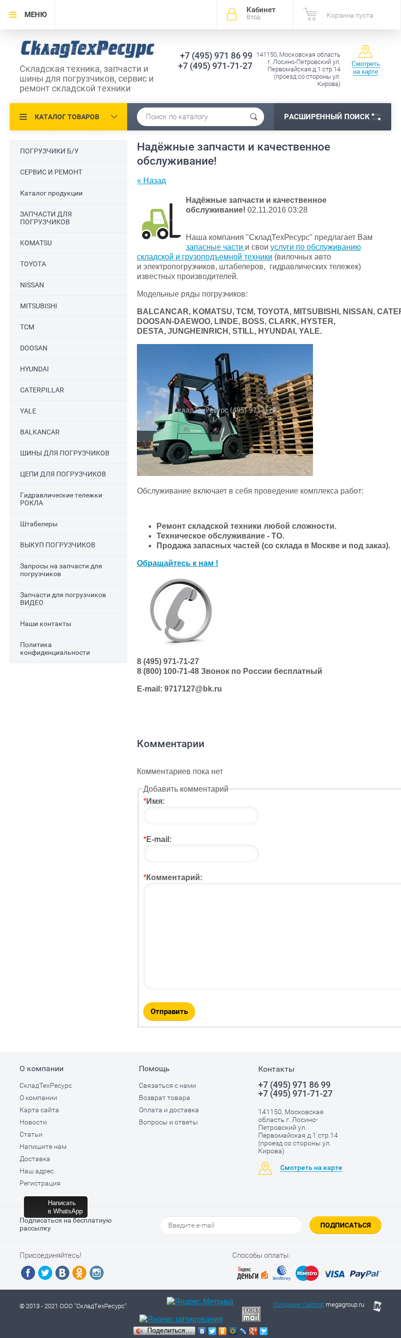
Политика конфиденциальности (55, 648)
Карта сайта (39, 1110)
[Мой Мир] (233, 1331)
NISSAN (32, 285)
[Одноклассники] (223, 1331)
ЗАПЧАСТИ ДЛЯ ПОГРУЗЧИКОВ (46, 218)
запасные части (215, 247)
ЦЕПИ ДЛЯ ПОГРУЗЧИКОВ (63, 474)
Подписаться (345, 1225)
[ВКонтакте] (202, 1331)
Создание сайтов (298, 1304)
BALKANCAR (40, 432)
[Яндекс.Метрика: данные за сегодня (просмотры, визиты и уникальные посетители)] (200, 1302)
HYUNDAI (34, 369)
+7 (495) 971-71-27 (215, 66)
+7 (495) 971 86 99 (216, 55)
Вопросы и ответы (168, 1122)
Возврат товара (164, 1097)
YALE (28, 411)
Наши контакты (45, 623)
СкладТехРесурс (46, 1085)
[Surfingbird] (264, 1331)
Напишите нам (43, 1146)
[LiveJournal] (243, 1331)
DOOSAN (33, 348)
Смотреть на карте (366, 67)
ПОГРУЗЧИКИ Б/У (49, 151)
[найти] (254, 117)
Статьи (31, 1134)
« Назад (151, 180)
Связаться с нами (167, 1085)
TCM (27, 327)
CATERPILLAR (42, 390)
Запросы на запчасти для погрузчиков (61, 570)
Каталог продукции (51, 193)
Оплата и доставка (169, 1110)
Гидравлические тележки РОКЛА (61, 499)
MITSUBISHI (38, 306)
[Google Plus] (253, 1331)
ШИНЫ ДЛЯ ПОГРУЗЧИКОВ (65, 453)
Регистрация (40, 1183)
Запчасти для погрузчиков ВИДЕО (63, 598)
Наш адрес (37, 1171)
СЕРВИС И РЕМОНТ (51, 172)
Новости (33, 1122)
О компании (38, 1097)
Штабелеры (39, 524)
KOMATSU (36, 243)
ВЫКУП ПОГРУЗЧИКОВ (57, 545)
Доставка (35, 1159)
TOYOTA (33, 264)
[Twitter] (212, 1331)
